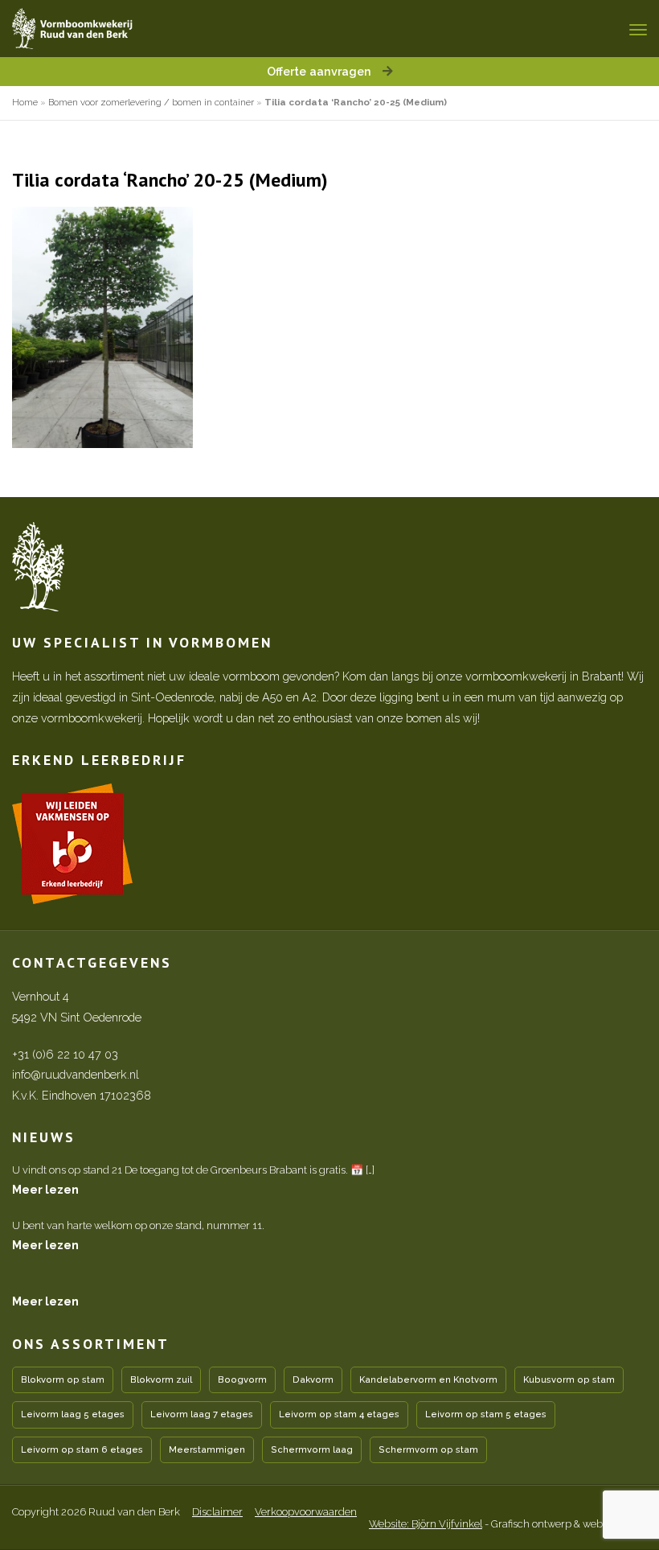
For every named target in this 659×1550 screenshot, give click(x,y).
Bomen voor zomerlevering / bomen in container (151, 102)
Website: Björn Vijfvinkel (425, 1524)
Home (25, 102)
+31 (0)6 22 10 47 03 (65, 1054)
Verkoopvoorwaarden (306, 1512)
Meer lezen (45, 1189)
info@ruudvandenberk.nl (75, 1074)
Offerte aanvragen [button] (321, 71)
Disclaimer (217, 1512)
